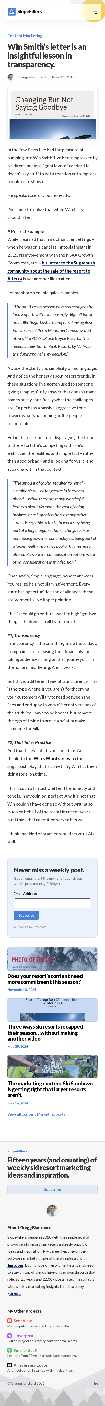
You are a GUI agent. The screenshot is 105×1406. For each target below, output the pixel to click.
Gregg (15, 1293)
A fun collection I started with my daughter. (40, 1367)
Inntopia (15, 1265)
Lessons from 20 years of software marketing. (42, 1353)
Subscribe (52, 1189)
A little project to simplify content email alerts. (42, 1338)
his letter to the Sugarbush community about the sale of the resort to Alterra (51, 270)
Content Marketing (24, 35)
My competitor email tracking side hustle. (38, 1323)
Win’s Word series (52, 758)
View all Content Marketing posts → (38, 1114)
